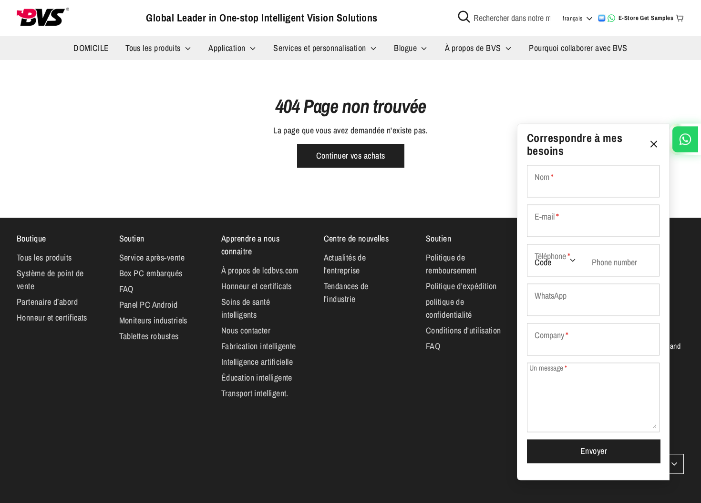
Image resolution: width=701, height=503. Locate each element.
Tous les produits (154, 48)
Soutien (131, 238)
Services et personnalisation (320, 48)
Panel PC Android (148, 305)
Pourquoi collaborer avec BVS (578, 48)
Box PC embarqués (151, 273)
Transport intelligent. (255, 393)
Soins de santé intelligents (245, 308)
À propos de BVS (474, 48)
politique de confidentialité (449, 308)
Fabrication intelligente (258, 346)
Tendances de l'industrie (346, 292)
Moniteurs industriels (153, 320)
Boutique (31, 238)
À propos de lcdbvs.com (260, 270)
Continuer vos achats (350, 155)
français (573, 18)
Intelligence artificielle (257, 362)
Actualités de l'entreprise (345, 264)
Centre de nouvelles (356, 238)
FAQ (126, 289)
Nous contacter (245, 330)
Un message (548, 368)
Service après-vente (152, 257)
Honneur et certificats (52, 317)
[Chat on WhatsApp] (611, 18)
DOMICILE (91, 48)
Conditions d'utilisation (463, 330)
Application (227, 48)
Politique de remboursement (451, 264)
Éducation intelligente (256, 377)
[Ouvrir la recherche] (464, 16)
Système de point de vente (50, 279)
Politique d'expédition (461, 286)
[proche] (654, 144)
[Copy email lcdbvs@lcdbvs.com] (602, 18)
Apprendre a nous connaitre (250, 244)
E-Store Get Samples (646, 18)
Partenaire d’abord (47, 302)
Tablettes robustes (149, 336)
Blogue (406, 48)
